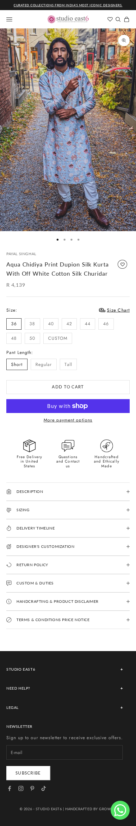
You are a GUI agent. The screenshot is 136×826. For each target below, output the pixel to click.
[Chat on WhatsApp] (120, 810)
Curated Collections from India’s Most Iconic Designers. (68, 5)
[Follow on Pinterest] (32, 788)
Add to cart (68, 386)
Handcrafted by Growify (90, 809)
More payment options (68, 420)
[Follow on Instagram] (21, 788)
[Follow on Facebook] (9, 788)
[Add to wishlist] (122, 264)
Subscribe (28, 772)
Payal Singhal (21, 253)
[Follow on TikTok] (43, 788)
